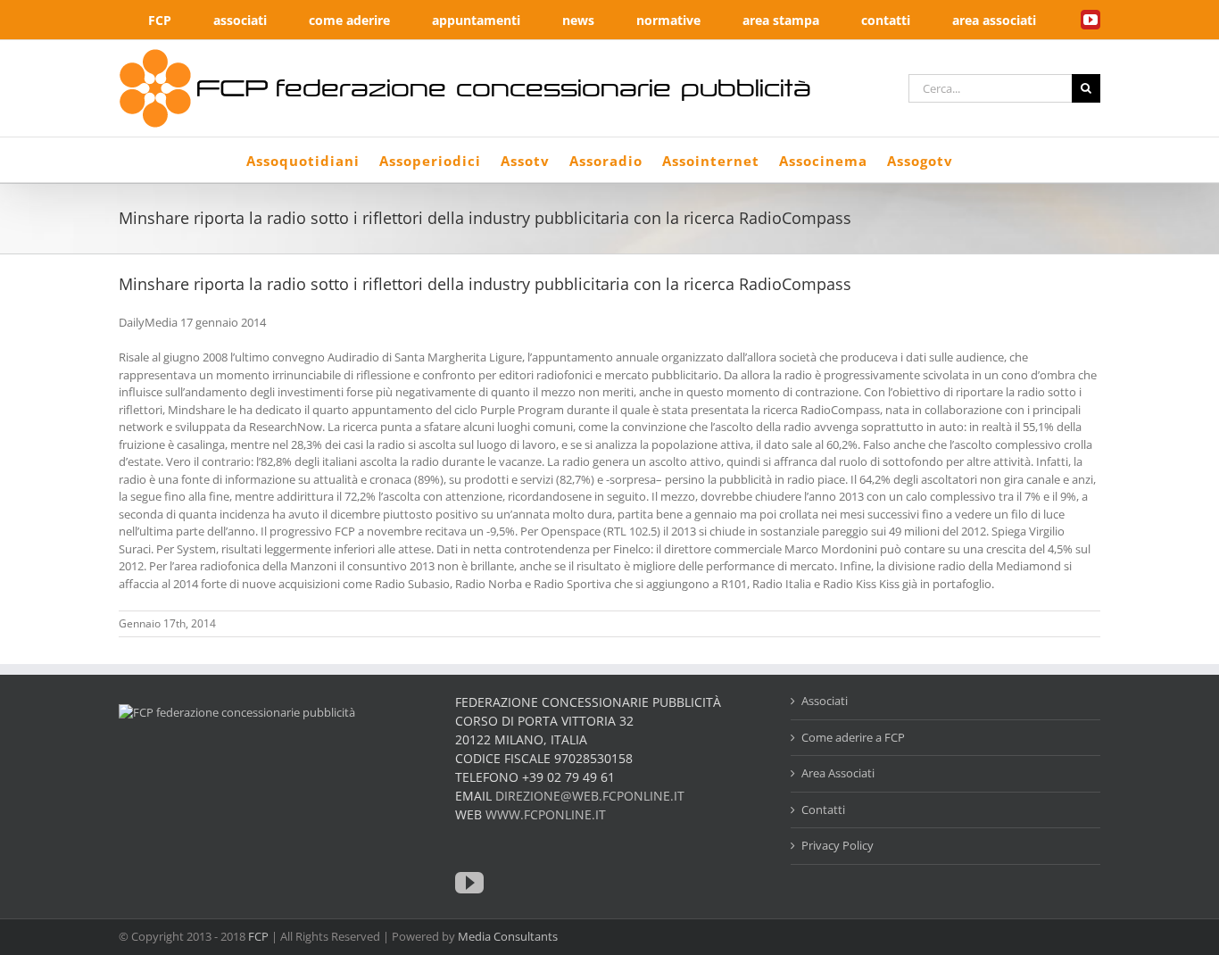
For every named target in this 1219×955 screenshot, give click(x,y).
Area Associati (838, 773)
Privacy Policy (837, 845)
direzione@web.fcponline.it (589, 795)
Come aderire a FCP (853, 737)
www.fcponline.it (545, 814)
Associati (824, 701)
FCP (258, 936)
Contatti (823, 809)
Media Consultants (508, 936)
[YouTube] (469, 882)
